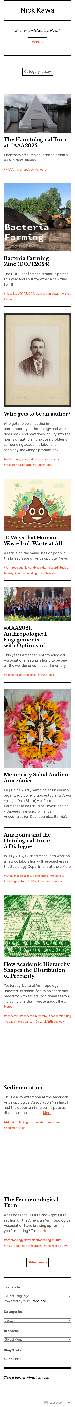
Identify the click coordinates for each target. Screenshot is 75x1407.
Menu (36, 42)
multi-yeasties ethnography (24, 1246)
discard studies (58, 567)
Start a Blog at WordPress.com (26, 1377)
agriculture (32, 1122)
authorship (53, 459)
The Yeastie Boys (57, 1246)
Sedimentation (23, 1088)
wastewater (62, 294)
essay (9, 573)
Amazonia (12, 876)
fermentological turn (47, 1240)
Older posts (37, 1262)
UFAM (33, 881)
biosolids (11, 294)
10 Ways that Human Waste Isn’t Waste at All (33, 540)
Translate (38, 1301)
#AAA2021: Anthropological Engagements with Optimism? (25, 636)
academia (12, 1016)
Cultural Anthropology (50, 1021)
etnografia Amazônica (48, 876)
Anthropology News (18, 567)
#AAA (9, 169)
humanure (23, 573)
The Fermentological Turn (31, 1202)
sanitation (44, 294)
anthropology (25, 169)
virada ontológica (51, 881)
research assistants (19, 465)
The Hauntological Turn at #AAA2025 (35, 142)
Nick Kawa (38, 10)
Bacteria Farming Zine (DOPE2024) (27, 261)
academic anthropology (21, 675)
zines (9, 299)
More (66, 866)
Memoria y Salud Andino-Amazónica (37, 778)
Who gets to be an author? (37, 414)
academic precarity (19, 1021)
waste (52, 573)
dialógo (26, 876)
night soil (39, 573)
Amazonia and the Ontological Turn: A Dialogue (27, 840)
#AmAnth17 (13, 1122)
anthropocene (51, 1122)
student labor (43, 465)
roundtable (47, 675)
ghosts (41, 169)
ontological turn (16, 881)
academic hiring (61, 1016)
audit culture (34, 459)
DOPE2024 (27, 294)
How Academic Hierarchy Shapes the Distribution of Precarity (37, 970)
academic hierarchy (34, 1016)
